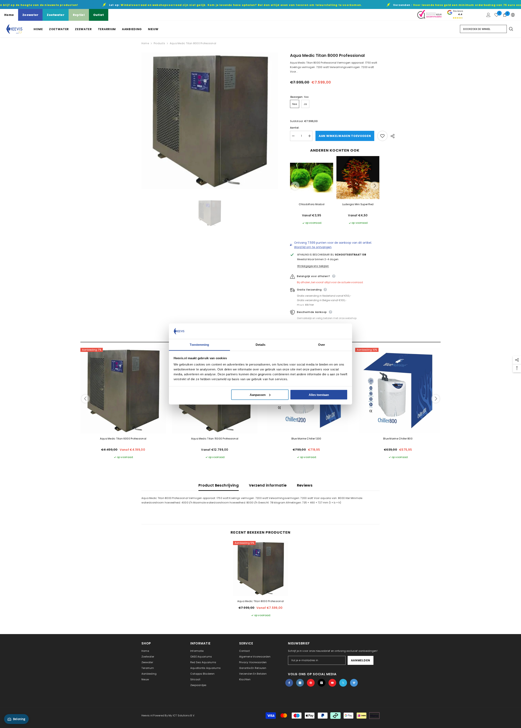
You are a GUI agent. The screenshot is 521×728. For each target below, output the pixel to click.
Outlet (98, 15)
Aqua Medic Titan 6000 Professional (123, 438)
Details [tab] (261, 344)
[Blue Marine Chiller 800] (398, 390)
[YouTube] (332, 683)
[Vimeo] (354, 683)
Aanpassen (258, 394)
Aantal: (294, 127)
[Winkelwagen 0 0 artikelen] (505, 15)
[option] (209, 120)
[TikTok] (321, 683)
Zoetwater (55, 15)
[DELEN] (391, 136)
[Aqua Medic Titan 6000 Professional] (123, 390)
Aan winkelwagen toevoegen (345, 136)
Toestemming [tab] (199, 344)
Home (9, 15)
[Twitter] (343, 683)
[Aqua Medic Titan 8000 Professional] (260, 568)
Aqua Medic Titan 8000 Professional (260, 601)
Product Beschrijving (218, 485)
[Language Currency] (513, 15)
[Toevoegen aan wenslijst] (382, 136)
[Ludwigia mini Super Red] (358, 177)
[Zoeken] (511, 29)
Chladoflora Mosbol (311, 204)
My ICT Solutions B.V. (182, 715)
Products (159, 43)
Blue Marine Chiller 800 (398, 438)
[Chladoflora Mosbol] (311, 177)
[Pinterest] (311, 683)
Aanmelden (360, 660)
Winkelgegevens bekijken (313, 266)
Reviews (305, 485)
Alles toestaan (319, 394)
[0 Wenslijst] (497, 15)
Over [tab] (321, 344)
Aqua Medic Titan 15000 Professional (214, 438)
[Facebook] (289, 683)
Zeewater (30, 15)
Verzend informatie (268, 485)
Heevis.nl (147, 715)
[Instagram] (300, 683)
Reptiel (79, 15)
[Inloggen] (488, 15)
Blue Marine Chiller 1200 (306, 438)
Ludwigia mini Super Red (358, 204)
